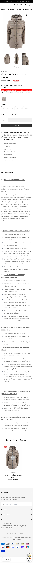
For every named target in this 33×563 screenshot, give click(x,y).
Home (3, 9)
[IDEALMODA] (16, 4)
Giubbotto (11, 9)
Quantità (3, 120)
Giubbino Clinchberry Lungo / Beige (13, 476)
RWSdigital (18, 539)
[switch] (29, 560)
